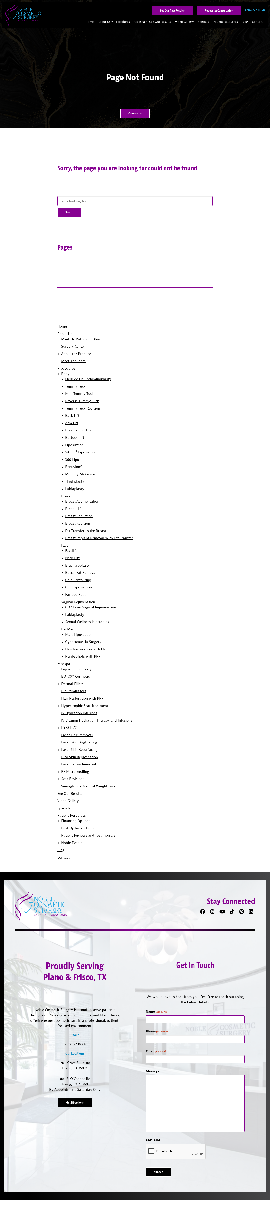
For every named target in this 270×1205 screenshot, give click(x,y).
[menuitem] (89, 21)
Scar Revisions (72, 779)
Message (152, 1071)
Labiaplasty (74, 489)
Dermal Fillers (72, 684)
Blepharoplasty (77, 565)
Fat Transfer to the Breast (85, 531)
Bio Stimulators (73, 691)
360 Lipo (72, 459)
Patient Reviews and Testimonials (88, 835)
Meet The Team (73, 361)
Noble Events (71, 843)
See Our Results (160, 21)
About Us (104, 21)
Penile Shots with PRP (83, 656)
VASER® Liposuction (81, 452)
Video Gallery (184, 21)
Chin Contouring (78, 580)
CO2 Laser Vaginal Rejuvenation (90, 607)
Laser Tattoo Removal (78, 764)
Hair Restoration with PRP (86, 649)
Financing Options (75, 821)
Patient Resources (225, 21)
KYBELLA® (69, 727)
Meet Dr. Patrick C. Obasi (81, 339)
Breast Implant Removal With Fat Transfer (99, 538)
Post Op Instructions (77, 828)
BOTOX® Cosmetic (75, 676)
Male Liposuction (79, 634)
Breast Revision (77, 523)
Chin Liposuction (78, 587)
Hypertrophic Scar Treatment (84, 705)
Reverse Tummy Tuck (82, 401)
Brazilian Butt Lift (79, 430)
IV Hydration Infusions (79, 713)
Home (89, 21)
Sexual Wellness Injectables (87, 622)
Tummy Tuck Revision (82, 408)
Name (156, 1011)
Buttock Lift (74, 437)
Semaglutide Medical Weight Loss (88, 786)
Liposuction (74, 445)
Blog (245, 21)
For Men (67, 629)
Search (69, 212)
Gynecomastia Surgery (83, 642)
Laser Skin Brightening (79, 742)
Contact (257, 21)
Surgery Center (73, 346)
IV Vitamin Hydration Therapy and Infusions (96, 720)
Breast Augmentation (82, 501)
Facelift (71, 550)
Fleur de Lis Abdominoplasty (88, 379)
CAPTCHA (153, 1140)
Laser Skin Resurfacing (79, 749)
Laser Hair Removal (77, 735)
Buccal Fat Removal (80, 572)
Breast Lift (73, 509)
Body (65, 373)
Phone (157, 1031)
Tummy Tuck (75, 386)
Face (64, 545)
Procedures (122, 21)
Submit (158, 1172)
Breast (66, 496)
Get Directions (75, 1102)
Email (156, 1051)
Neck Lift (72, 558)
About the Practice (76, 354)
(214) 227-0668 (74, 1044)
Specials (203, 21)
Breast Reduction (79, 516)
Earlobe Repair (77, 594)
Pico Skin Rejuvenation (79, 757)
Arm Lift (71, 423)
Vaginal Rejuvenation (78, 602)
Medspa (139, 21)
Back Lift (72, 415)
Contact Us (135, 113)
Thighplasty (74, 481)
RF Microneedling (75, 771)
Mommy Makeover (80, 474)
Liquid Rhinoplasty (76, 669)
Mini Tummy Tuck (79, 393)
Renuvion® (73, 467)
